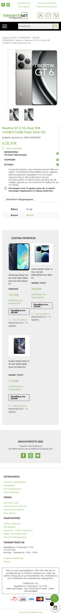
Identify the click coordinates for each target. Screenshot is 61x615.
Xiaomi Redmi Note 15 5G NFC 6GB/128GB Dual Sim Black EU (19, 364)
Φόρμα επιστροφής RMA (15, 533)
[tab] (20, 199)
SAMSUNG (13, 289)
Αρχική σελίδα (9, 37)
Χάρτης (7, 561)
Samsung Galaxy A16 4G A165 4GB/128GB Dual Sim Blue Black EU (18, 279)
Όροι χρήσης (24, 6)
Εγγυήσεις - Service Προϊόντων (18, 530)
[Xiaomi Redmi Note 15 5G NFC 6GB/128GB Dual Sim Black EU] (19, 345)
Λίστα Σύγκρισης (11, 492)
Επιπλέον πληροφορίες (19, 199)
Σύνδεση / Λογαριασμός (15, 482)
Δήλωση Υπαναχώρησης (15, 537)
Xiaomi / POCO (38, 283)
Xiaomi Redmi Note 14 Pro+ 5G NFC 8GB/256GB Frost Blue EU (41, 273)
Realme (19, 40)
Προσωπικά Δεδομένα (14, 509)
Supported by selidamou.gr (30, 612)
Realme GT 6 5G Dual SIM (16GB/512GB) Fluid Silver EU (24, 130)
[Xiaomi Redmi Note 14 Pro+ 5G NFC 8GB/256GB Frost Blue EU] (41, 253)
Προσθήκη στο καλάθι (18, 311)
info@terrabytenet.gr (14, 558)
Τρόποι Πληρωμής (12, 523)
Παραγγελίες (9, 485)
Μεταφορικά (9, 527)
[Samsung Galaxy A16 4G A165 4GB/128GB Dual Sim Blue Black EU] (19, 256)
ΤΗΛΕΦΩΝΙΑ (24, 37)
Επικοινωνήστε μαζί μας (47, 6)
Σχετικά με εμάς (24, 3)
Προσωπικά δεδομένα (46, 3)
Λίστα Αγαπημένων (13, 489)
